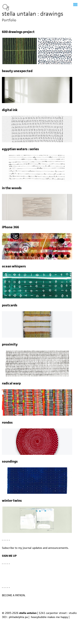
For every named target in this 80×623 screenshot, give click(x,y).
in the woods (12, 188)
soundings (10, 461)
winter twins (12, 501)
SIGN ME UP (9, 556)
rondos (7, 423)
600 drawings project (18, 32)
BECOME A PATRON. (13, 595)
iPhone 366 (10, 227)
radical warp (11, 383)
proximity (10, 344)
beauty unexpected (17, 71)
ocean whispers (14, 266)
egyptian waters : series (20, 149)
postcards (9, 305)
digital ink (9, 110)
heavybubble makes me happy (49, 617)
